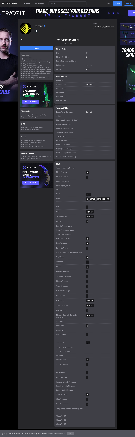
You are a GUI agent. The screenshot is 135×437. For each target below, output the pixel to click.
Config (36, 48)
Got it (70, 434)
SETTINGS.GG (9, 3)
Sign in (128, 3)
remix (39, 26)
